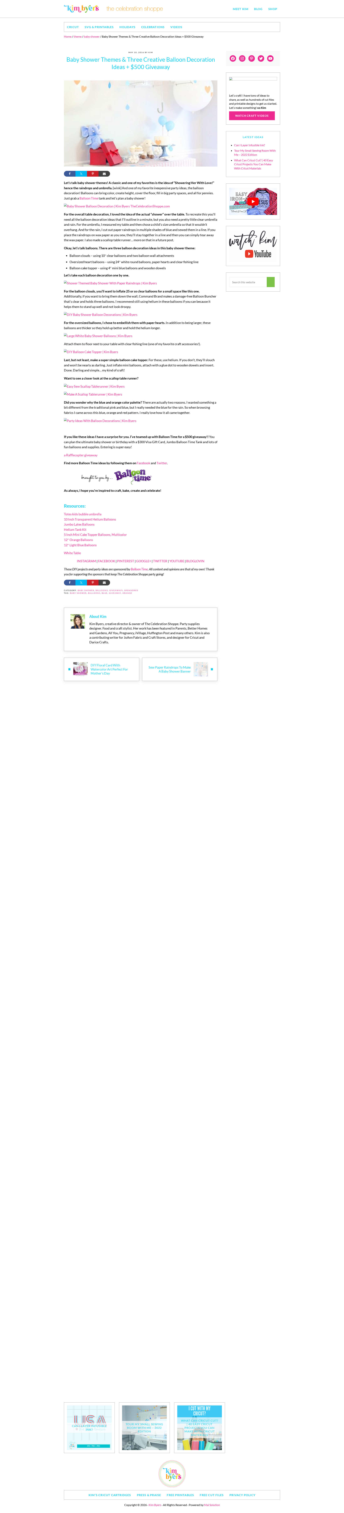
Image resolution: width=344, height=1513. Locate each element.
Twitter (162, 463)
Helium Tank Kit (75, 529)
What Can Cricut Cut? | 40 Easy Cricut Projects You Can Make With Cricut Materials (253, 164)
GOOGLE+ (143, 561)
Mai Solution (212, 1505)
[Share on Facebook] (69, 174)
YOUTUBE (176, 561)
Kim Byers (155, 1505)
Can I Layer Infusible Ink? (249, 145)
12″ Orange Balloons (78, 540)
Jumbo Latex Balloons (79, 524)
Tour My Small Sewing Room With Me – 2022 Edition (144, 1427)
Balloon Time (88, 198)
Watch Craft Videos (252, 115)
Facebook (143, 463)
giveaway (115, 593)
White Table (72, 553)
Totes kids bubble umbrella (82, 514)
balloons (102, 590)
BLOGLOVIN (195, 561)
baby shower (86, 590)
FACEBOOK (106, 561)
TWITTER (160, 561)
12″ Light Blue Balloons (80, 545)
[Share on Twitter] (81, 174)
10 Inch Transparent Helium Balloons (90, 519)
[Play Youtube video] (253, 201)
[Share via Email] (104, 174)
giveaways (116, 590)
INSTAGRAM (86, 561)
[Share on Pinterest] (93, 174)
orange (127, 593)
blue (105, 593)
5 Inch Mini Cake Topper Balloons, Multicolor (95, 535)
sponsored (131, 590)
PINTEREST (125, 561)
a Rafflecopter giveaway (80, 455)
